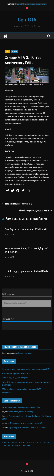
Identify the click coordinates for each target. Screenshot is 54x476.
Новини (14, 51)
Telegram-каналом (25, 353)
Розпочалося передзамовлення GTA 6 (16, 373)
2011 (16, 446)
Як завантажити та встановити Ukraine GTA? (26, 423)
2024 (12, 442)
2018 (36, 442)
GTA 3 (7, 51)
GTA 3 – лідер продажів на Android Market (27, 271)
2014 (4, 446)
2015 (48, 442)
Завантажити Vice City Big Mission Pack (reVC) (24, 407)
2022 (20, 442)
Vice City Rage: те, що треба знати (34, 210)
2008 (28, 446)
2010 (20, 446)
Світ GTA (27, 20)
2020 (28, 442)
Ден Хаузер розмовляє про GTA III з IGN (26, 229)
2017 (40, 442)
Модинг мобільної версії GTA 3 (18, 204)
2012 (12, 446)
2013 (8, 446)
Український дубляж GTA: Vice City (20, 412)
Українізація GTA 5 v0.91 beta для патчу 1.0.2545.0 (27, 427)
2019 (32, 442)
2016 (44, 442)
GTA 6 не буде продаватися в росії (15, 378)
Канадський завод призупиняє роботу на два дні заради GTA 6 (26, 369)
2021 (24, 442)
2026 (4, 442)
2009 (24, 446)
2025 (8, 442)
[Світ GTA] (5, 36)
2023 (16, 442)
